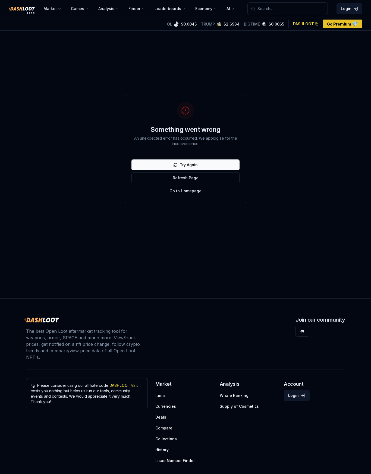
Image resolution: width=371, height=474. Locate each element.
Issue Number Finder (175, 460)
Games (77, 8)
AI (228, 8)
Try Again (189, 164)
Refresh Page (186, 177)
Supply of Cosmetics (239, 406)
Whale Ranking (234, 395)
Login (346, 8)
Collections (166, 439)
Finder (134, 8)
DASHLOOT (303, 23)
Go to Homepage (185, 191)
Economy (203, 8)
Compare (163, 428)
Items (160, 395)
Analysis (106, 8)
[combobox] (290, 9)
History (162, 449)
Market (50, 8)
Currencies (165, 406)
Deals (160, 417)
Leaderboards (168, 8)
